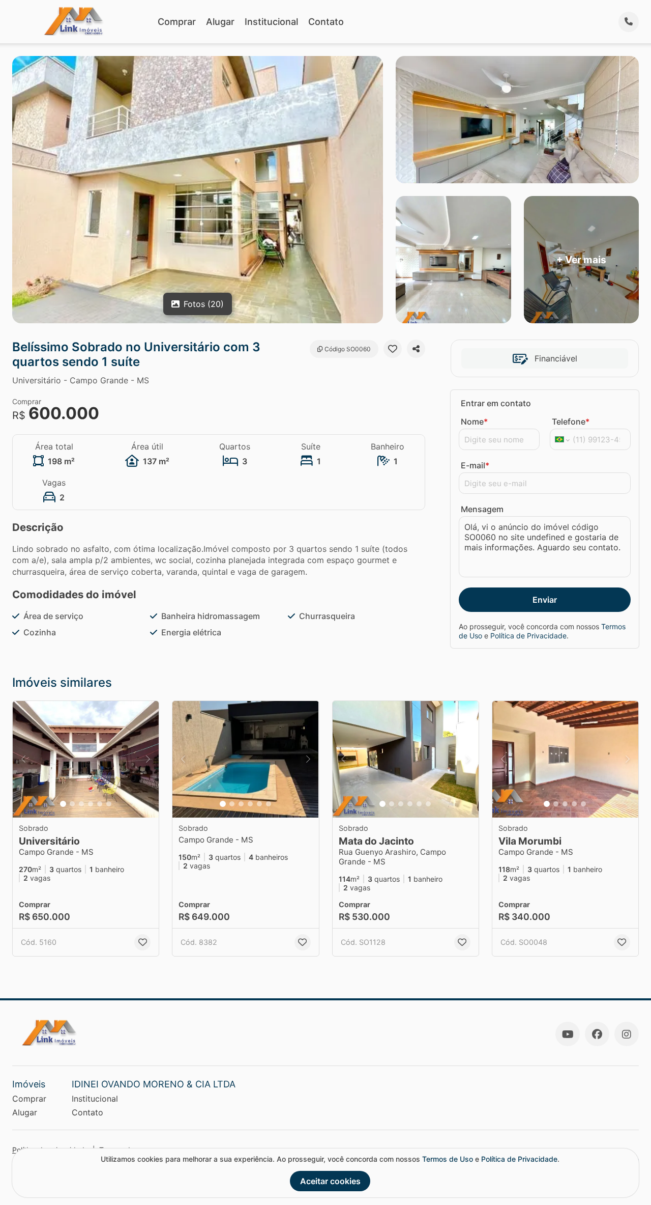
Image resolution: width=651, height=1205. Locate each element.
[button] (86, 759)
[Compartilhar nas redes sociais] (416, 349)
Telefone (570, 421)
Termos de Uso (447, 1159)
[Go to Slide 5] (99, 803)
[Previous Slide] (23, 759)
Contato (326, 21)
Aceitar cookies (330, 1181)
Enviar (544, 600)
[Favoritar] (392, 349)
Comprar (177, 21)
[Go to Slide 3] (81, 803)
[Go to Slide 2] (72, 803)
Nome (474, 421)
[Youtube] (567, 1034)
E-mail (475, 465)
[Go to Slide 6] (108, 803)
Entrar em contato (496, 403)
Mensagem (482, 509)
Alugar (220, 21)
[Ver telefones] (628, 22)
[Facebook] (597, 1034)
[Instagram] (626, 1034)
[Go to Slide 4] (90, 803)
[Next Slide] (148, 759)
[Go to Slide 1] (63, 804)
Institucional (271, 21)
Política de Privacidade (528, 635)
